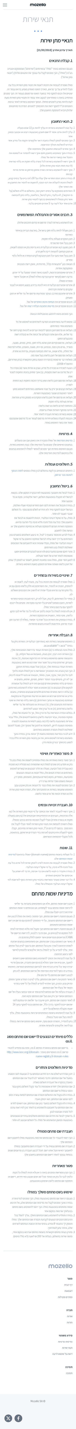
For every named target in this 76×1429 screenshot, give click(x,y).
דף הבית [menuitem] (68, 1284)
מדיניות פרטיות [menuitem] (65, 1341)
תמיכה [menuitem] (69, 1373)
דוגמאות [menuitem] (68, 1291)
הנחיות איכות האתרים (44, 301)
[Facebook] (18, 1418)
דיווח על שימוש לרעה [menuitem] (62, 1354)
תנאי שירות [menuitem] (67, 1347)
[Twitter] (8, 1418)
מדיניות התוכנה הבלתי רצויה (40, 306)
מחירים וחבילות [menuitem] (65, 1297)
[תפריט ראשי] (5, 5)
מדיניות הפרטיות (64, 440)
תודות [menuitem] (69, 1322)
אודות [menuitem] (69, 1316)
